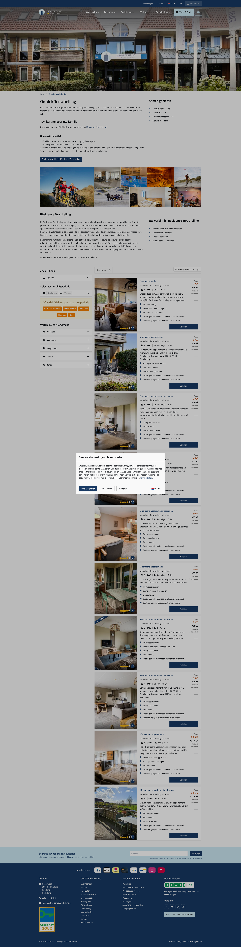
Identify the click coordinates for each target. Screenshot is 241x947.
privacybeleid (146, 477)
